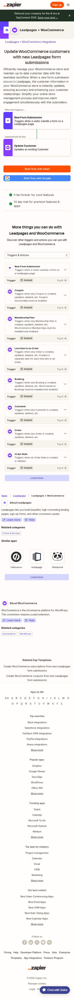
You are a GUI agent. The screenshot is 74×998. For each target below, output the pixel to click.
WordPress (37, 782)
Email (37, 864)
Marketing (37, 875)
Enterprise (64, 952)
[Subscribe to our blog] (49, 942)
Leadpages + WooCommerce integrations (30, 41)
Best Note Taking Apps (37, 913)
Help (31, 519)
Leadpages (19, 495)
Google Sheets (37, 771)
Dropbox (37, 765)
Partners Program (53, 958)
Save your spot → (48, 17)
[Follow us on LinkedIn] (30, 942)
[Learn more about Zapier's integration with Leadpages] (72, 587)
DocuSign (37, 776)
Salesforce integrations (37, 727)
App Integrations (33, 958)
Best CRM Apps (37, 907)
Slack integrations (37, 722)
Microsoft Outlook (37, 826)
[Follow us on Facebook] (24, 942)
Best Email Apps (37, 902)
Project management (37, 853)
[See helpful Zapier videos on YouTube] (43, 942)
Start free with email (37, 168)
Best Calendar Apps (37, 918)
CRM (37, 869)
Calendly (37, 814)
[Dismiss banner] (69, 15)
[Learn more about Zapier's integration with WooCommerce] (72, 646)
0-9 (7, 698)
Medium (37, 831)
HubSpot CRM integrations (37, 733)
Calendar (37, 858)
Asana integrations (37, 744)
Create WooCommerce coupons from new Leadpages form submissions (37, 678)
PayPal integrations (37, 738)
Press (47, 952)
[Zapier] (12, 4)
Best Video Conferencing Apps (37, 896)
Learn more (13, 519)
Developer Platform (30, 952)
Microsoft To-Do (37, 820)
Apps (4, 495)
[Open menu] (68, 5)
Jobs (54, 952)
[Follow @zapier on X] (37, 942)
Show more (37, 750)
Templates (16, 958)
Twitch (37, 809)
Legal (32, 989)
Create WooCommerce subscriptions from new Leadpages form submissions (37, 668)
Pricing (7, 952)
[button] (37, 178)
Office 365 (37, 788)
